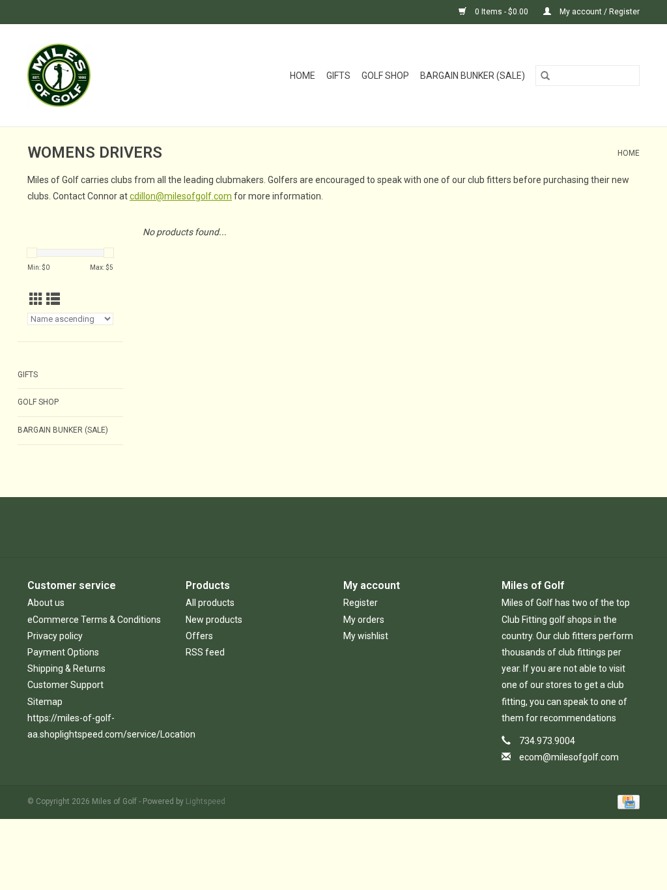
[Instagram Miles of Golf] (368, 527)
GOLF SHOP (385, 75)
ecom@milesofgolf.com (569, 757)
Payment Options (63, 652)
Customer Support (65, 685)
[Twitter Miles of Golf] (322, 527)
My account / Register (599, 11)
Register (360, 602)
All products (210, 602)
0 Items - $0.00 (501, 11)
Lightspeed (205, 801)
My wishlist (365, 636)
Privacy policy (55, 636)
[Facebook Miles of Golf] (299, 527)
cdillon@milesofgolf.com (181, 196)
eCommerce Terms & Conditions (94, 619)
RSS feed (205, 652)
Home (302, 75)
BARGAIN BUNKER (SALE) (472, 75)
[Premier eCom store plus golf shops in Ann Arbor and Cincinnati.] (73, 75)
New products (214, 619)
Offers (199, 636)
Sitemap (45, 701)
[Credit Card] (626, 801)
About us (45, 602)
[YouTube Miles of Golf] (345, 527)
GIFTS (338, 75)
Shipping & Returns (66, 668)
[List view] (53, 300)
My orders (363, 619)
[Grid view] (36, 300)
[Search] (545, 75)
